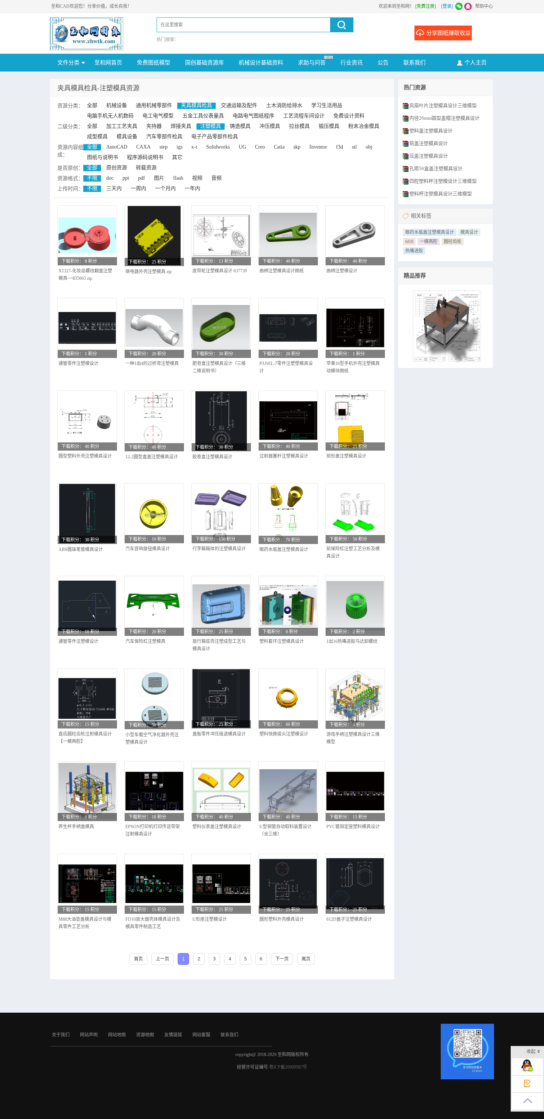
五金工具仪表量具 (203, 116)
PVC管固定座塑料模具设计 (353, 826)
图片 (159, 178)
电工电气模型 (158, 116)
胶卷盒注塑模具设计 (212, 456)
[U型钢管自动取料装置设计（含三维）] (288, 791)
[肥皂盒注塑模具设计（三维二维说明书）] (221, 328)
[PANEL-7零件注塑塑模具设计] (288, 328)
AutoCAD (116, 147)
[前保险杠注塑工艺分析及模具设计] (355, 513)
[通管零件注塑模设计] (87, 328)
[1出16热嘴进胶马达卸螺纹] (355, 606)
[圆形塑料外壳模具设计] (288, 884)
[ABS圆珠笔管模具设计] (87, 513)
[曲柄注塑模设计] (355, 235)
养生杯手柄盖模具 (76, 826)
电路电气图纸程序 (253, 116)
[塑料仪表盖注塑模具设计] (221, 791)
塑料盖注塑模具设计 (431, 130)
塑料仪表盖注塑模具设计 (216, 826)
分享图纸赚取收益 (448, 33)
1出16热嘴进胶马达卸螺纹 (351, 641)
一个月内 (165, 188)
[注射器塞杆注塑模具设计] (288, 420)
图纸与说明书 (102, 157)
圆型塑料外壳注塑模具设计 (85, 456)
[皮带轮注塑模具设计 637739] (221, 235)
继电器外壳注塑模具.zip (148, 271)
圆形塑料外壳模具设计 (281, 919)
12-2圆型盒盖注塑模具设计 (151, 456)
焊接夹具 (181, 126)
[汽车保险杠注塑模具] (154, 606)
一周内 (138, 188)
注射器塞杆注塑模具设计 (283, 456)
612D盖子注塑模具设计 (349, 919)
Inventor (318, 147)
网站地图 (117, 1034)
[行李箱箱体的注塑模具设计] (221, 513)
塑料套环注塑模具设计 (281, 641)
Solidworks (218, 147)
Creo (260, 147)
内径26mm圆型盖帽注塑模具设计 (444, 118)
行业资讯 (351, 63)
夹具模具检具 (196, 105)
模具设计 (469, 232)
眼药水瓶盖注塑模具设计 (283, 549)
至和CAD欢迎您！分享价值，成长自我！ (91, 6)
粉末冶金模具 (363, 126)
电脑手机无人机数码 (110, 116)
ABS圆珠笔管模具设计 (80, 549)
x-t (194, 147)
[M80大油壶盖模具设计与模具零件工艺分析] (87, 883)
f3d (339, 147)
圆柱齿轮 (452, 241)
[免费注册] (425, 6)
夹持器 (154, 126)
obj (369, 147)
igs (179, 147)
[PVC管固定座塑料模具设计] (355, 791)
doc (110, 178)
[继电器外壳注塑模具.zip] (154, 235)
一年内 (192, 188)
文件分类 (68, 63)
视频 (197, 178)
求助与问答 (312, 63)
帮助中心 (484, 6)
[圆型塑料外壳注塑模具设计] (87, 420)
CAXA (143, 147)
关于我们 (61, 1034)
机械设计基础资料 (261, 63)
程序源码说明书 (145, 157)
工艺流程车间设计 (304, 116)
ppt (125, 178)
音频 (216, 178)
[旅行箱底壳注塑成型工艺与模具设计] (221, 605)
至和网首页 (108, 63)
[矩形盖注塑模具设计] (355, 420)
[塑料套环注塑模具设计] (288, 606)
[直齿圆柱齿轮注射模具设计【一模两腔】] (87, 698)
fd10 (409, 241)
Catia (279, 147)
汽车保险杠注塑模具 (145, 641)
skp (296, 147)
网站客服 (201, 1034)
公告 (383, 63)
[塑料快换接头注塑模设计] (288, 698)
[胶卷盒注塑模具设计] (221, 421)
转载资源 (146, 167)
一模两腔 (428, 241)
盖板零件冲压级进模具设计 (219, 734)
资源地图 (145, 1034)
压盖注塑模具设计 (428, 156)
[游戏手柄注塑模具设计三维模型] (355, 698)
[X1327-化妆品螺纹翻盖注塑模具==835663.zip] (87, 235)
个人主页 (475, 63)
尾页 (306, 959)
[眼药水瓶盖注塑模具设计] (288, 513)
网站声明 (89, 1034)
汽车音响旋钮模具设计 (147, 548)
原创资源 (116, 167)
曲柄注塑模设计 (341, 270)
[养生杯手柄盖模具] (87, 791)
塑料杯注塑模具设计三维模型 (440, 193)
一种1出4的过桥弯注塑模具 (152, 363)
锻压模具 (329, 126)
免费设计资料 (349, 116)
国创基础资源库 (204, 63)
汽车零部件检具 (164, 136)
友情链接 (173, 1034)
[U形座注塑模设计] (221, 883)
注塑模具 (210, 126)
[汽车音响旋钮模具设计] (154, 513)
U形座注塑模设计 (209, 919)
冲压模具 (269, 126)
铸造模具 (240, 126)
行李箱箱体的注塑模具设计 (219, 548)
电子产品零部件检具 (214, 136)
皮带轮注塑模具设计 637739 (219, 270)
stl (354, 147)
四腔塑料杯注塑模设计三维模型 (443, 181)
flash (178, 178)
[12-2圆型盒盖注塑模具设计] (154, 421)
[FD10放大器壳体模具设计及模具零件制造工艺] (154, 883)
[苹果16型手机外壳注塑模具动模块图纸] (355, 328)
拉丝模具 (299, 126)
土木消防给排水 (284, 105)
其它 (177, 157)
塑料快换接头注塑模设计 (283, 734)
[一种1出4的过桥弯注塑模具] (154, 328)
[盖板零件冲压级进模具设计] (221, 698)
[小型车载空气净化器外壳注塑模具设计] (154, 698)
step (163, 147)
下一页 (282, 959)
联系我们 (414, 63)
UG (242, 147)
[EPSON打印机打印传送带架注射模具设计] (154, 791)
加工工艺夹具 (121, 126)
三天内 (114, 188)
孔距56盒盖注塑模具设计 (436, 168)
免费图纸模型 (153, 63)
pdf (141, 178)
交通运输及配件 (239, 105)
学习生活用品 (326, 105)
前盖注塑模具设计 (428, 143)
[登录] (447, 6)
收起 (531, 1051)
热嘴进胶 (414, 250)
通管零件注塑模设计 (78, 363)
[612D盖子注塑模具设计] (355, 883)
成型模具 (97, 136)
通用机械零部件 (154, 105)
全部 (92, 105)
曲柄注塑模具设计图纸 (281, 270)
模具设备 (127, 136)
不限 (92, 178)
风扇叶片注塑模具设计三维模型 (443, 105)
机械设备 (116, 105)
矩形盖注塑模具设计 (346, 456)
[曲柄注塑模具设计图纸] (288, 235)
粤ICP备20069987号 (288, 1067)
